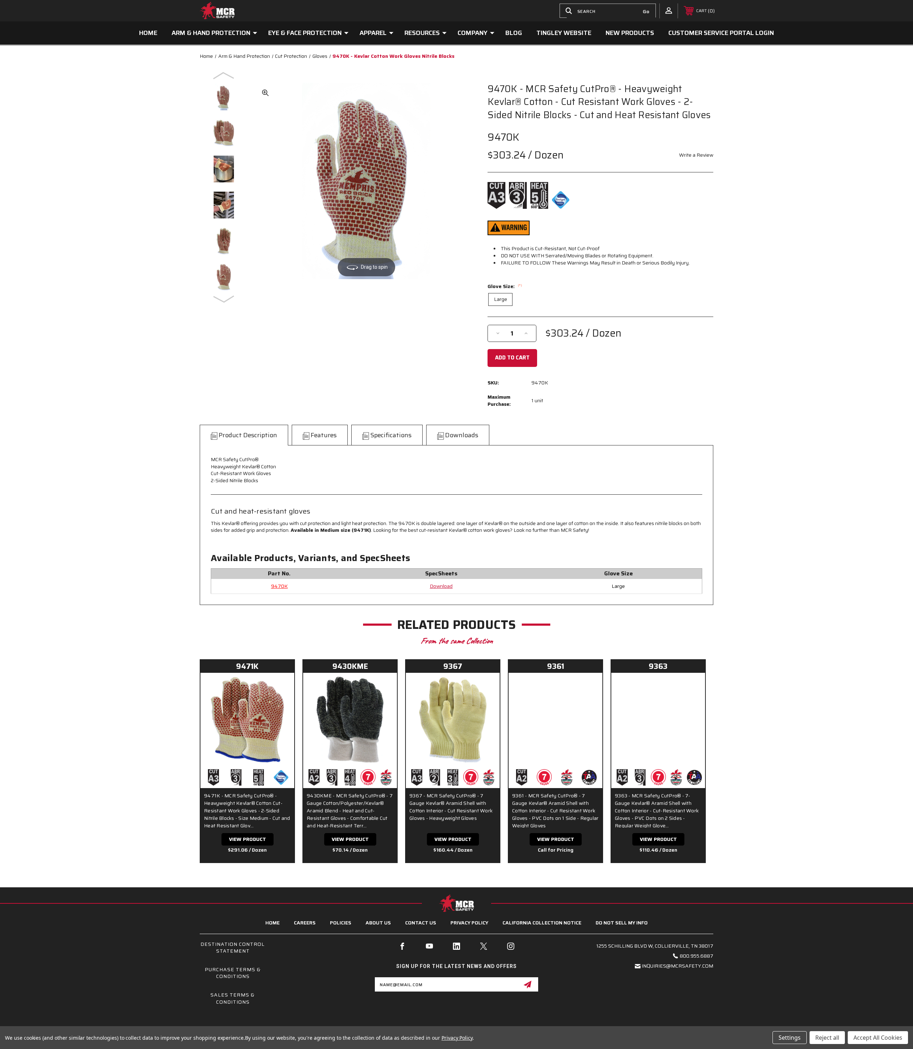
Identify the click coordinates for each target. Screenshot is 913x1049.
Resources (422, 33)
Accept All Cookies (877, 1038)
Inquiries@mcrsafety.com (677, 966)
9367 (452, 666)
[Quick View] (280, 687)
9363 (658, 666)
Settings (790, 1038)
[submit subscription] (527, 984)
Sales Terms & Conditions (232, 998)
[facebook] (402, 946)
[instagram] (510, 946)
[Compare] (280, 705)
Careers (305, 923)
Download (441, 586)
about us (378, 923)
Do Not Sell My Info (622, 923)
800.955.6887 (696, 956)
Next (224, 298)
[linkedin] (456, 946)
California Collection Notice (542, 923)
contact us (420, 923)
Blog (513, 33)
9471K (247, 666)
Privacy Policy (469, 923)
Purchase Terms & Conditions (233, 972)
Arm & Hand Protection (211, 33)
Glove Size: (505, 286)
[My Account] (669, 10)
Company (473, 33)
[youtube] (429, 946)
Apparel (373, 33)
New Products (630, 33)
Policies (340, 923)
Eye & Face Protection (305, 33)
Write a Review (696, 155)
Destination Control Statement (232, 947)
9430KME (350, 666)
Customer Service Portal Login (721, 33)
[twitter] (483, 946)
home (272, 923)
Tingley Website (563, 33)
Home (148, 33)
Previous (224, 75)
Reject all (827, 1038)
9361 (555, 666)
